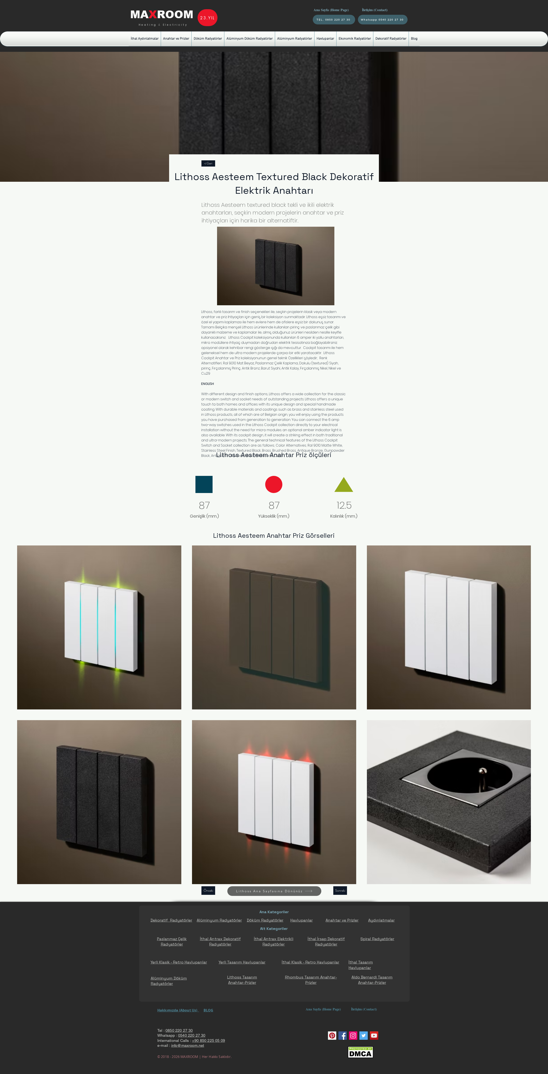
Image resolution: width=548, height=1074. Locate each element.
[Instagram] (353, 1035)
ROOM (175, 15)
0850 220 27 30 (179, 1030)
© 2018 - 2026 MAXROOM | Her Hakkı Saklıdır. (194, 1056)
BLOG (208, 1010)
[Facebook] (342, 1035)
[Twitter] (363, 1035)
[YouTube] (374, 1035)
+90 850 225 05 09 (208, 1040)
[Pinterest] (332, 1035)
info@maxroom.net (187, 1045)
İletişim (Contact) (375, 9)
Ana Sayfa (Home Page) (331, 9)
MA (139, 15)
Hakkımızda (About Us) (178, 1010)
